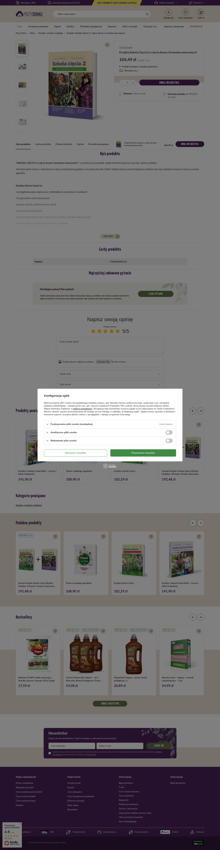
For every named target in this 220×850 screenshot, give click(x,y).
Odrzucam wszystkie (75, 453)
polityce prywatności (82, 409)
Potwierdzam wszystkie (143, 453)
